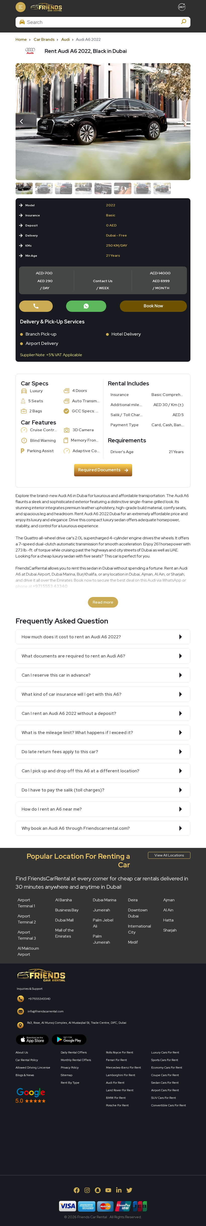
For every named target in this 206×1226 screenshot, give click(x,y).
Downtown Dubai (137, 913)
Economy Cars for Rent (166, 1068)
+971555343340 (39, 999)
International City (139, 929)
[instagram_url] (87, 1190)
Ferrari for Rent (116, 1060)
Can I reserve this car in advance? (56, 675)
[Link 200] (41, 974)
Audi (65, 39)
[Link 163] (86, 306)
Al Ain (168, 910)
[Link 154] (103, 121)
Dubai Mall (64, 920)
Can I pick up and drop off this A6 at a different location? (80, 771)
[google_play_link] (69, 1039)
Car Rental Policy (27, 1060)
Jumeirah (101, 910)
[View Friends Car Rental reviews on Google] (58, 1095)
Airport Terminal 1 (26, 903)
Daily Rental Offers (74, 1052)
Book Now (153, 306)
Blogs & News (25, 1075)
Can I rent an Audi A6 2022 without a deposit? (69, 713)
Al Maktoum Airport (28, 951)
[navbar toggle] (21, 7)
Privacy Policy (70, 1068)
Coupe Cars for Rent (165, 1075)
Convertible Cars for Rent (168, 1105)
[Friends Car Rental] (46, 7)
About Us (22, 1052)
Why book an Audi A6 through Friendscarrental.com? (76, 828)
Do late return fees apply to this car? (60, 751)
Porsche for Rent (117, 1105)
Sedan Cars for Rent (165, 1083)
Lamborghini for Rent (120, 1075)
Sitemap (66, 1075)
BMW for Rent (116, 1098)
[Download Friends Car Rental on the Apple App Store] (32, 1039)
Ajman (169, 900)
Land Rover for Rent (119, 1090)
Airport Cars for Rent (165, 1090)
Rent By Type (70, 1083)
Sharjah (170, 930)
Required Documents (99, 470)
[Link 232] (53, 1135)
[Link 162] (36, 306)
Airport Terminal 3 (27, 935)
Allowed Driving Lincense (33, 1068)
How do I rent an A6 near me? (52, 809)
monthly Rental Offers (76, 1060)
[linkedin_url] (119, 1190)
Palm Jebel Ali (103, 923)
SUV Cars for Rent (163, 1098)
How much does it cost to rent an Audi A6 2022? (71, 637)
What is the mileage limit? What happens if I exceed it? (77, 732)
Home (21, 39)
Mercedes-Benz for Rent (123, 1068)
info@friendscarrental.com (46, 1011)
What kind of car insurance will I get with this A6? (71, 694)
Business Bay (66, 910)
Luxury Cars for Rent (165, 1052)
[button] (22, 122)
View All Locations (169, 855)
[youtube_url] (108, 1190)
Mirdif (133, 942)
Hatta (168, 920)
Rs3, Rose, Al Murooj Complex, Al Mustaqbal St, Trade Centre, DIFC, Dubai (76, 1023)
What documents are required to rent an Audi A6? (73, 656)
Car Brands (44, 39)
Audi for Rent (115, 1083)
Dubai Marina (104, 900)
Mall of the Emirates (64, 933)
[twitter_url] (129, 1190)
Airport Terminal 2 (27, 919)
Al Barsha (63, 900)
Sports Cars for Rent (164, 1060)
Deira (133, 900)
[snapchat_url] (97, 1190)
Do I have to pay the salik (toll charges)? (63, 790)
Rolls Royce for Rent (119, 1052)
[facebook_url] (76, 1190)
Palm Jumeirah (101, 939)
